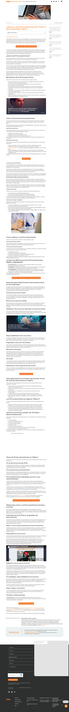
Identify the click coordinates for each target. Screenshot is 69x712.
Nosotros (16, 697)
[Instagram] (58, 2)
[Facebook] (56, 2)
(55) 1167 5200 (34, 631)
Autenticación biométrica (13, 147)
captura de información (23, 607)
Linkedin (43, 625)
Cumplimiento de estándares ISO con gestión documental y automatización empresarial (55, 42)
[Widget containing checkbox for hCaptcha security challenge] (15, 675)
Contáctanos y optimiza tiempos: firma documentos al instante (26, 277)
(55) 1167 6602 (32, 609)
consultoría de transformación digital (35, 607)
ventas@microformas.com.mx (18, 610)
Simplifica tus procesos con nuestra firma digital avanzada (26, 500)
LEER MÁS (50, 38)
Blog (16, 705)
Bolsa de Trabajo (18, 701)
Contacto (13, 632)
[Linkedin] (54, 2)
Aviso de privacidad (31, 697)
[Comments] (52, 2)
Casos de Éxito (18, 699)
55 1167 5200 (10, 688)
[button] (66, 706)
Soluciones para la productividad (26, 603)
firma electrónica (21, 495)
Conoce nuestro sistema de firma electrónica (26, 46)
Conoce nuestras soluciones (26, 374)
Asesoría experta (26, 158)
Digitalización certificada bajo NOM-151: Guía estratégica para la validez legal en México (55, 36)
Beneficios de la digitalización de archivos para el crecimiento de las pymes (55, 49)
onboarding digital (9, 609)
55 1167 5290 (10, 687)
